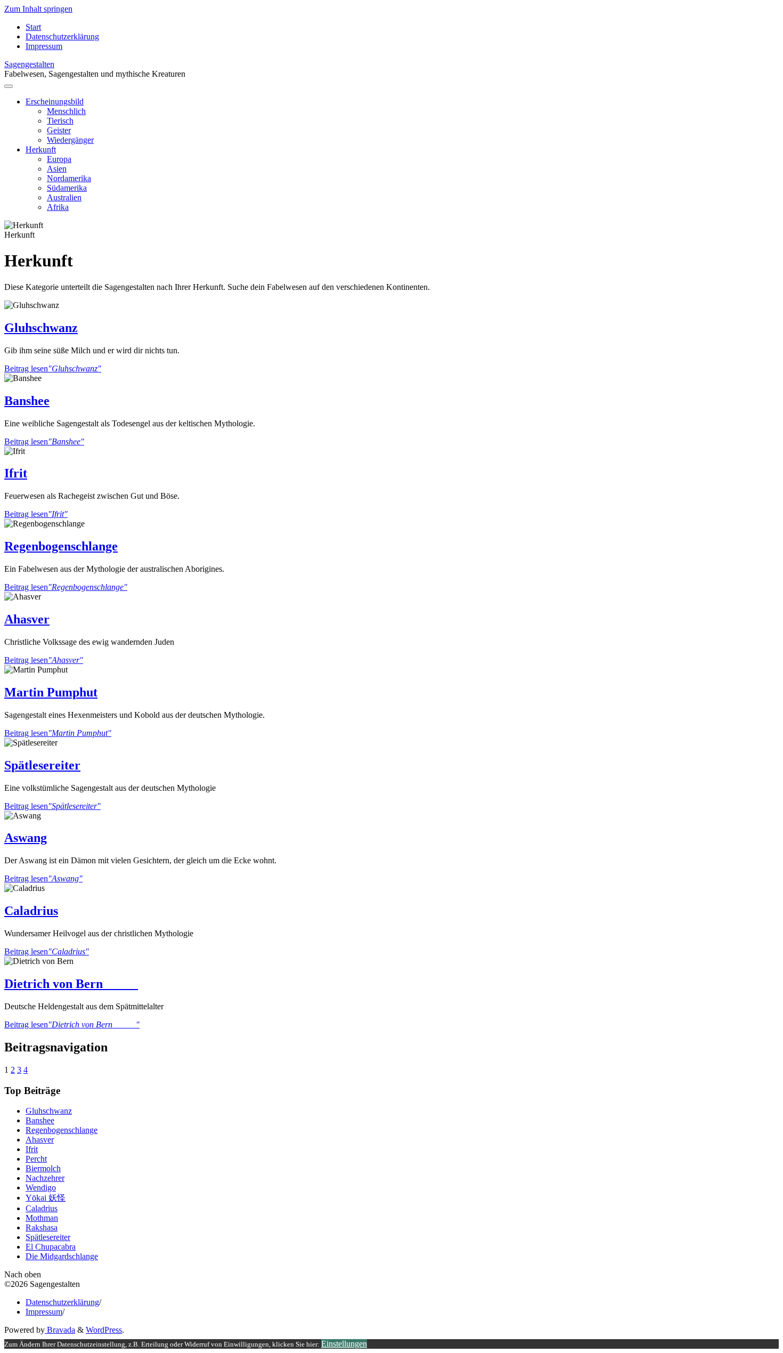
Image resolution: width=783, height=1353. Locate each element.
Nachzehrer (45, 1177)
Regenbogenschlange (61, 546)
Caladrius (31, 911)
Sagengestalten (29, 64)
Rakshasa (42, 1227)
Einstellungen (344, 1343)
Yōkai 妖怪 (46, 1197)
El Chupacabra (51, 1246)
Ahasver (27, 619)
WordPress (104, 1329)
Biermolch (43, 1168)
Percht (36, 1158)
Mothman (42, 1217)
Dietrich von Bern (71, 984)
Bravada (60, 1329)
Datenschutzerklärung (62, 1302)
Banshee (27, 401)
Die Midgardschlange (62, 1256)
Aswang (25, 838)
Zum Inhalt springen (38, 8)
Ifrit (15, 473)
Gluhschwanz (41, 328)
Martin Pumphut (50, 692)
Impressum (44, 1311)
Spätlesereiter (42, 765)
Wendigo (41, 1187)
